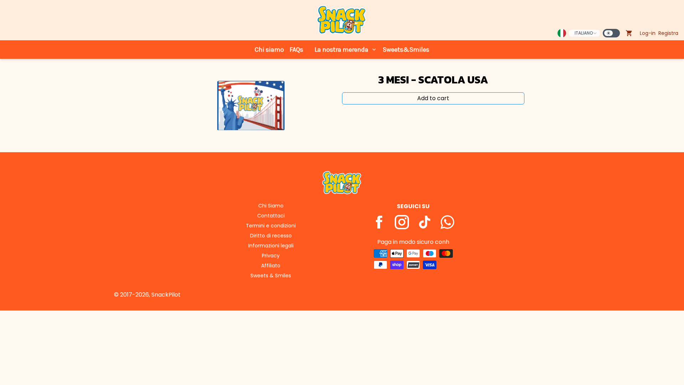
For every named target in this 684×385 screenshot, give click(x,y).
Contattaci (271, 215)
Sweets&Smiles (406, 49)
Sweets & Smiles (270, 275)
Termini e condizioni (271, 225)
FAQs (296, 49)
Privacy (271, 255)
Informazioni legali (271, 245)
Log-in (648, 33)
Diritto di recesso (271, 235)
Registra (668, 33)
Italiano (584, 33)
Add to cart (433, 98)
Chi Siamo (271, 205)
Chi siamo (269, 49)
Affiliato (270, 265)
